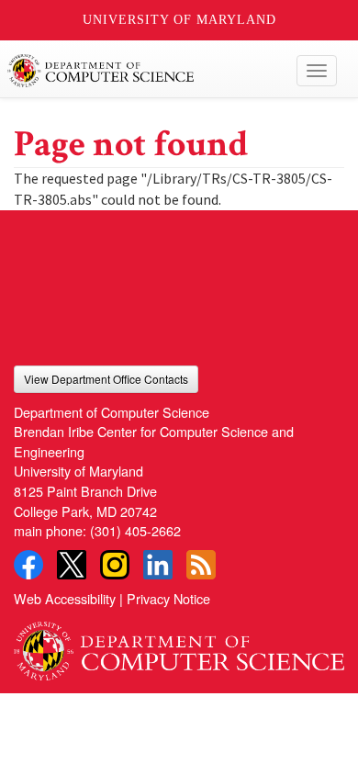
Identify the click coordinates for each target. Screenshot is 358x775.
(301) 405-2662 (135, 530)
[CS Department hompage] (179, 644)
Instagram (114, 564)
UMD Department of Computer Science (144, 71)
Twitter (71, 564)
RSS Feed (201, 564)
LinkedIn (158, 564)
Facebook (28, 564)
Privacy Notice (168, 598)
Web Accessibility (65, 598)
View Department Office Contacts (106, 379)
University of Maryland (179, 20)
